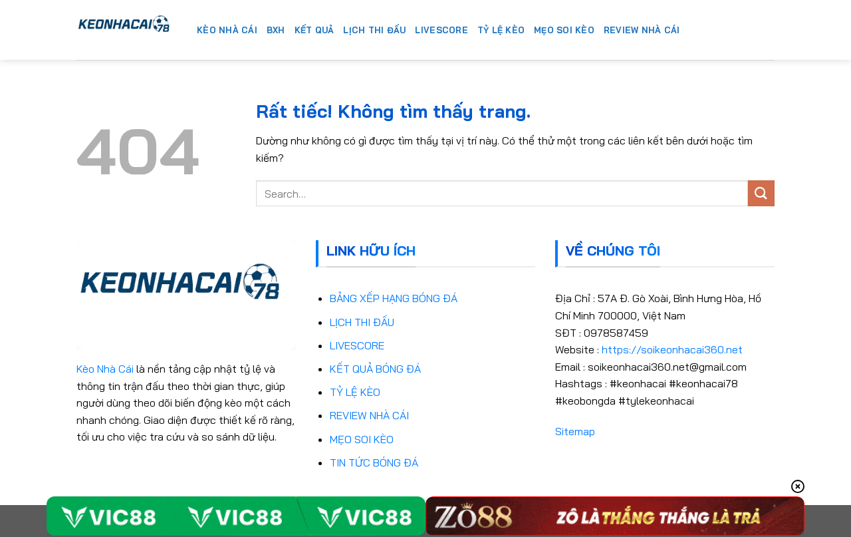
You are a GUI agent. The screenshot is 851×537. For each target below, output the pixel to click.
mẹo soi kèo (564, 30)
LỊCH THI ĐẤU (362, 322)
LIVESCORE (357, 345)
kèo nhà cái (227, 30)
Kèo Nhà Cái (105, 368)
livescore (441, 30)
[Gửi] (761, 193)
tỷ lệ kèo (501, 30)
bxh (276, 30)
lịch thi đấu (374, 30)
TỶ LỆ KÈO (355, 392)
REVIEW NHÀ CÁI (369, 415)
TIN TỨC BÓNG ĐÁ (374, 462)
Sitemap (575, 431)
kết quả (314, 30)
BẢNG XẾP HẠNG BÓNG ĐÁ (393, 298)
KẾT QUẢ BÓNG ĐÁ (375, 368)
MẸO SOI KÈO (362, 439)
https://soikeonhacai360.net (672, 349)
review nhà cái (642, 30)
